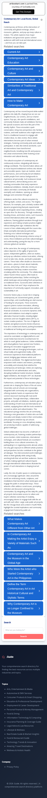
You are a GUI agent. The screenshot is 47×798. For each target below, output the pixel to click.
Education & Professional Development (24, 701)
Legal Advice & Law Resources (20, 725)
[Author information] (41, 20)
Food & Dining (13, 713)
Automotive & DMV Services (19, 693)
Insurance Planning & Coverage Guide (24, 721)
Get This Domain (23, 11)
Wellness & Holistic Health (18, 750)
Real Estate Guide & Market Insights (23, 734)
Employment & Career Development (23, 705)
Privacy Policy (13, 766)
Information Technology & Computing (24, 717)
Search (23, 636)
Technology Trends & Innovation (22, 742)
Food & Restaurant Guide (18, 738)
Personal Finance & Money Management (25, 709)
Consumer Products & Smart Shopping (24, 697)
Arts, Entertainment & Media (19, 689)
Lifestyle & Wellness (16, 730)
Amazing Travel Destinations (20, 746)
